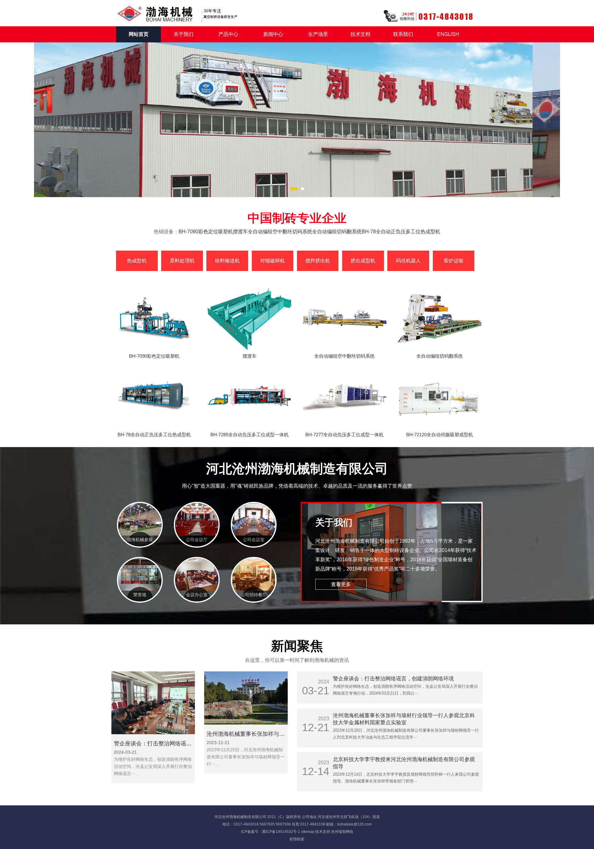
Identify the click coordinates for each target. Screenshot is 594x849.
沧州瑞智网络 (342, 832)
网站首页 (138, 34)
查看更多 (341, 584)
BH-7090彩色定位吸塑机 (206, 231)
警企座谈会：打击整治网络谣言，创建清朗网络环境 (178, 743)
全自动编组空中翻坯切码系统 (280, 231)
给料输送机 (227, 260)
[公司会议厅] (196, 534)
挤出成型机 (363, 260)
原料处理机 (182, 260)
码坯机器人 (408, 260)
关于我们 (183, 34)
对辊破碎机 (272, 260)
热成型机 (137, 260)
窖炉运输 (453, 260)
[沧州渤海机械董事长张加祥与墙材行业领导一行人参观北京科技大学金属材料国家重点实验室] (246, 723)
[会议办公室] (196, 589)
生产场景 (318, 34)
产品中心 (228, 34)
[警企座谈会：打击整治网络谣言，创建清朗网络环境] (153, 732)
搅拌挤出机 (317, 260)
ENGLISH (448, 34)
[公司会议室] (253, 534)
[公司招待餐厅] (253, 589)
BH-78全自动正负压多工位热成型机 (401, 231)
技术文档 (360, 34)
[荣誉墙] (139, 589)
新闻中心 (273, 34)
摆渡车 (240, 231)
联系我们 (403, 34)
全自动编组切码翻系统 (337, 231)
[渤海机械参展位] (139, 534)
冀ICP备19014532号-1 (281, 832)
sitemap (307, 832)
